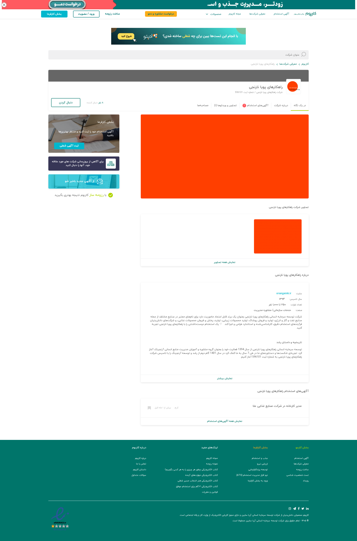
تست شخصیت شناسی (297, 475)
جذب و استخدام (260, 458)
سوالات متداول (138, 475)
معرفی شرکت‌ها (257, 14)
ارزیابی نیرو (262, 463)
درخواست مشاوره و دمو (161, 14)
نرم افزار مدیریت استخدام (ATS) (252, 475)
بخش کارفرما (54, 14)
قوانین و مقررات (210, 492)
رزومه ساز (96, 195)
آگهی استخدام (281, 14)
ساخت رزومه (302, 469)
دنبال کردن (66, 103)
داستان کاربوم (139, 469)
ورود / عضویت (86, 14)
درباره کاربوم (140, 458)
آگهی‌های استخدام (296, 391)
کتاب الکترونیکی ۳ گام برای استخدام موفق (197, 486)
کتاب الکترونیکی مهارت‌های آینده (201, 475)
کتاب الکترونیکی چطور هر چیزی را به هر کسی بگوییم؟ (191, 469)
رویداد (306, 480)
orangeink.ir (283, 293)
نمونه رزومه (212, 463)
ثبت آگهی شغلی (69, 146)
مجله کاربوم (235, 14)
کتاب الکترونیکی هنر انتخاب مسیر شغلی (198, 480)
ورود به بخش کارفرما (258, 480)
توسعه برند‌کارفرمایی (258, 469)
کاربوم (305, 64)
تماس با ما (141, 463)
